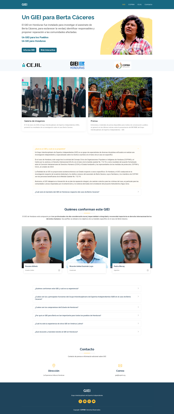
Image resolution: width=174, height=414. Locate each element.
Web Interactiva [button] (48, 50)
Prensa (94, 121)
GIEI (123, 4)
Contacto (148, 4)
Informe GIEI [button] (29, 50)
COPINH (131, 4)
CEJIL (139, 4)
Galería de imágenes (34, 121)
